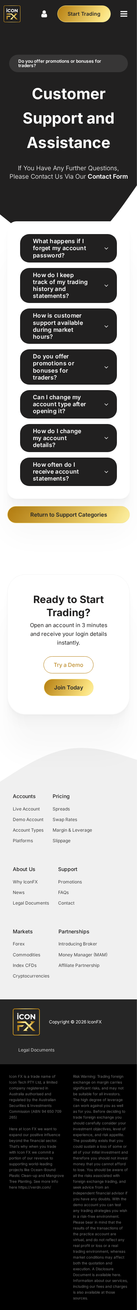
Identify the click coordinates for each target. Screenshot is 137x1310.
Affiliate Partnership (78, 965)
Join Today (68, 687)
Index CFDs (25, 965)
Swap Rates (65, 819)
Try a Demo (68, 664)
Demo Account (28, 819)
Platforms (23, 840)
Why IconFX (25, 882)
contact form (108, 176)
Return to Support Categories (68, 514)
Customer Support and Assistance (68, 118)
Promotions (70, 882)
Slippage (62, 840)
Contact (66, 903)
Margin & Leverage (72, 830)
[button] (124, 14)
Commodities (26, 954)
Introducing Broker (77, 943)
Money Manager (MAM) (82, 954)
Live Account (26, 809)
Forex (19, 943)
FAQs (63, 892)
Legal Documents (31, 903)
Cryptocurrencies (31, 976)
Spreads (61, 809)
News (18, 892)
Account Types (28, 830)
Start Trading (84, 14)
